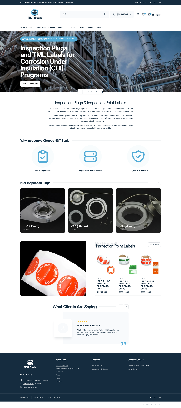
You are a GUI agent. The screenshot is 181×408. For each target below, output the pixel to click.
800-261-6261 (28, 383)
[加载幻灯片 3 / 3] (91, 91)
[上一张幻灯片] (80, 92)
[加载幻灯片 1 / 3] (85, 91)
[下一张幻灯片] (96, 92)
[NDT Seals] (30, 369)
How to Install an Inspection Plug (139, 365)
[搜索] (105, 14)
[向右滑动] (158, 183)
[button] (154, 14)
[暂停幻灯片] (101, 92)
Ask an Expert (132, 369)
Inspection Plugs (97, 365)
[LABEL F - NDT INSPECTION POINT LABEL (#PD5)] (105, 271)
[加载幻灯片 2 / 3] (88, 91)
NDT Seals (148, 404)
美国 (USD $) (139, 2)
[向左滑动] (153, 183)
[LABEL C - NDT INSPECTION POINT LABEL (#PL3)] (149, 271)
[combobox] (84, 14)
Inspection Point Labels (100, 369)
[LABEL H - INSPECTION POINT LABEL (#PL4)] (127, 271)
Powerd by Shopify (156, 404)
